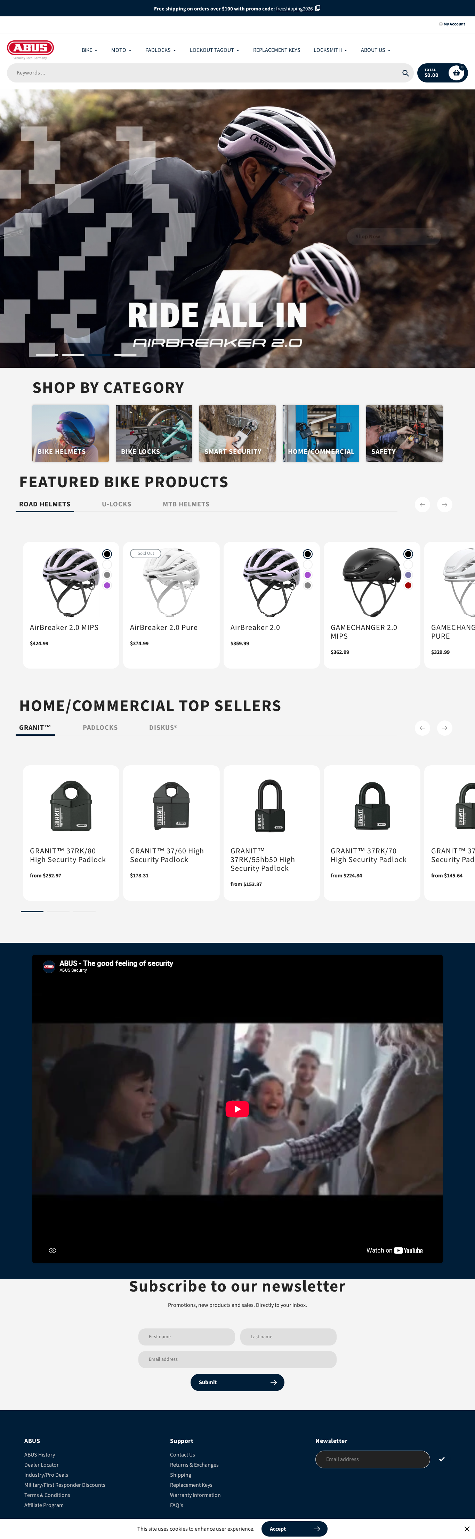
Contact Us (182, 1455)
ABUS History (39, 1455)
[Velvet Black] (107, 554)
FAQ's (176, 1505)
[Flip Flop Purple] (408, 575)
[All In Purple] (107, 585)
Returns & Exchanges (194, 1465)
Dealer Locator (41, 1465)
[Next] (444, 504)
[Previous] (422, 504)
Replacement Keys (191, 1485)
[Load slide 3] (99, 356)
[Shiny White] (107, 564)
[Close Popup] (467, 1528)
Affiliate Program (44, 1505)
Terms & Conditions (47, 1495)
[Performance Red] (408, 585)
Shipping (180, 1475)
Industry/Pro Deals (46, 1475)
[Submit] (442, 1459)
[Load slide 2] (73, 356)
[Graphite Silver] (107, 575)
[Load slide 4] (125, 356)
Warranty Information (195, 1495)
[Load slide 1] (47, 356)
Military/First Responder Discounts (64, 1485)
